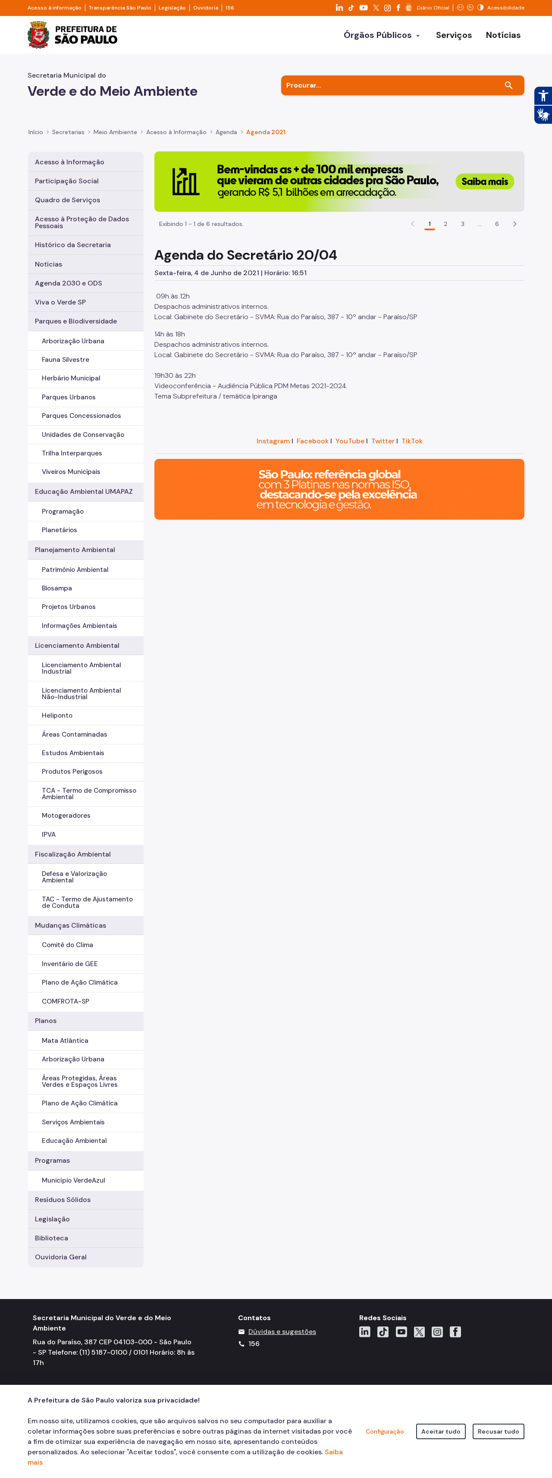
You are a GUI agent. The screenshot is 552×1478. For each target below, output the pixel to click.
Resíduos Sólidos (63, 1199)
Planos (45, 1020)
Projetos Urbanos (69, 606)
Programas (52, 1160)
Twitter (383, 441)
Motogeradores (66, 815)
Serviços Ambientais (73, 1122)
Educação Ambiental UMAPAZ (84, 491)
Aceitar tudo (441, 1431)
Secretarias (68, 132)
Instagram (273, 441)
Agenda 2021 (265, 132)
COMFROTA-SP (65, 1001)
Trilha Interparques (72, 453)
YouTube (350, 441)
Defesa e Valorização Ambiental (74, 877)
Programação (63, 511)
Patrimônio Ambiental (75, 569)
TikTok (412, 441)
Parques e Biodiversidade (76, 321)
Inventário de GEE (70, 964)
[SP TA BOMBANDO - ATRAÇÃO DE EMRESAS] (339, 180)
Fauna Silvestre (65, 359)
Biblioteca (51, 1238)
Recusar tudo (498, 1431)
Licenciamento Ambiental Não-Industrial (81, 693)
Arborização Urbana (73, 341)
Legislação (172, 7)
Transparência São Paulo (120, 7)
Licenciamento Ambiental (77, 645)
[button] (515, 224)
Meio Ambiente (115, 132)
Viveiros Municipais (71, 472)
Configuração (385, 1431)
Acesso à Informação (176, 132)
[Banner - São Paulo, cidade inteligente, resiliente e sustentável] (339, 488)
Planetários (59, 530)
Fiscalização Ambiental (73, 854)
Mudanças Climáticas (70, 925)
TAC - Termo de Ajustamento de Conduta (87, 902)
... (479, 224)
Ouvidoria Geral (61, 1256)
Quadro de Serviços (67, 199)
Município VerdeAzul (73, 1180)
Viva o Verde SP (60, 302)
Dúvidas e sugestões (282, 1331)
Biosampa (57, 588)
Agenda (226, 132)
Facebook (313, 441)
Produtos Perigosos (72, 771)
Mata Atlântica (65, 1040)
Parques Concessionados (81, 415)
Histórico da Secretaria (73, 244)
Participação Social (67, 180)
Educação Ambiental (74, 1140)
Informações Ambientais (79, 625)
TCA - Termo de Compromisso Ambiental (89, 793)
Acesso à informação (55, 7)
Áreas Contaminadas (74, 734)
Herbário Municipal (71, 378)
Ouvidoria (205, 7)
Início (35, 132)
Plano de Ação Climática (80, 982)
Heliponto (57, 715)
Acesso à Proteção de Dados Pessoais (82, 222)
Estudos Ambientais (73, 753)
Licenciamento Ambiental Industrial (81, 668)
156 (230, 7)
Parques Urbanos (69, 397)
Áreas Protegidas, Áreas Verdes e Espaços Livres (80, 1081)
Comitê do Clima (67, 945)
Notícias (48, 264)
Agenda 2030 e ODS (68, 283)
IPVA (49, 834)
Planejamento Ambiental (75, 549)
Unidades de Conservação (83, 434)
